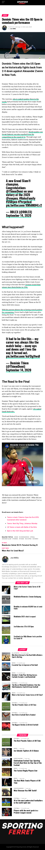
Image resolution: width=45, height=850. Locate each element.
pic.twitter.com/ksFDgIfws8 (23, 356)
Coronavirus (24, 537)
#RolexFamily (27, 198)
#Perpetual (25, 201)
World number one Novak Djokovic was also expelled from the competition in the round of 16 (22, 134)
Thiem (22, 539)
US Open (28, 539)
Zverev (35, 539)
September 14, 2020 (18, 215)
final (33, 537)
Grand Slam (7, 539)
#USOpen (11, 201)
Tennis (15, 539)
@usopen (12, 198)
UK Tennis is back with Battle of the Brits (22, 527)
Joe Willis (13, 28)
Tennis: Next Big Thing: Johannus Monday (22, 523)
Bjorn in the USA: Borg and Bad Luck (20, 531)
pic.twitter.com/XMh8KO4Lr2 (24, 205)
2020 (16, 537)
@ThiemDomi (14, 191)
